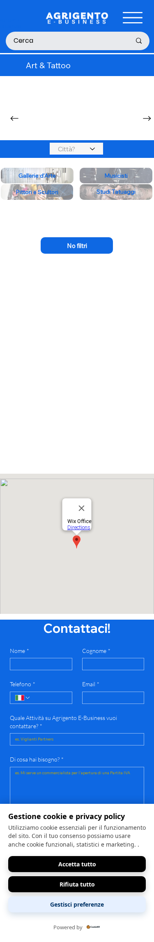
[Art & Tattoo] (77, 245)
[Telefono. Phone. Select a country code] (23, 697)
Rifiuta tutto (77, 884)
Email (90, 683)
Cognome (96, 650)
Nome (19, 650)
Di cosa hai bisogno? (37, 759)
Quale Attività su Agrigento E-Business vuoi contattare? (63, 721)
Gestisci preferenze (77, 904)
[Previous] (14, 118)
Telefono (22, 683)
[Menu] (132, 17)
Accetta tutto (77, 864)
